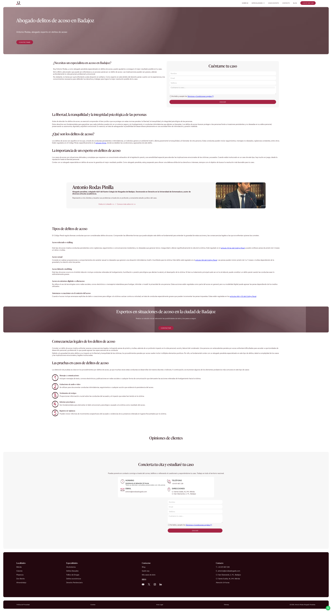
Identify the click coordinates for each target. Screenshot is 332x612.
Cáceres (19, 570)
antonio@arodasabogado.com (136, 492)
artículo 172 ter (101, 142)
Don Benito (20, 578)
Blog (295, 3)
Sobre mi (245, 3)
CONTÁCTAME (24, 42)
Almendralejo (21, 582)
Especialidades (72, 563)
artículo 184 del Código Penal (206, 260)
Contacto (286, 3)
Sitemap (226, 605)
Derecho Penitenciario (74, 582)
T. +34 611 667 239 (223, 567)
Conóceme (146, 563)
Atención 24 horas (222, 582)
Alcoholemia (71, 567)
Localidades (21, 563)
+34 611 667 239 (308, 3)
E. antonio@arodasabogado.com (228, 570)
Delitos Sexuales (72, 570)
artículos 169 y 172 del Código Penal (243, 296)
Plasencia (19, 574)
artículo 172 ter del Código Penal (233, 248)
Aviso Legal (159, 605)
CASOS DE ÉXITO (273, 3)
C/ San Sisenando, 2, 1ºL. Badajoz (184, 494)
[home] (18, 3)
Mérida (19, 567)
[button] (258, 3)
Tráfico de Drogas (72, 574)
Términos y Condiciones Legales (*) (201, 96)
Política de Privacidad (23, 605)
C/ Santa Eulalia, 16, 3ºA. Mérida (183, 492)
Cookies (92, 605)
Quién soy (145, 570)
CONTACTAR (166, 328)
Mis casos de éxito (148, 574)
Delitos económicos (73, 578)
